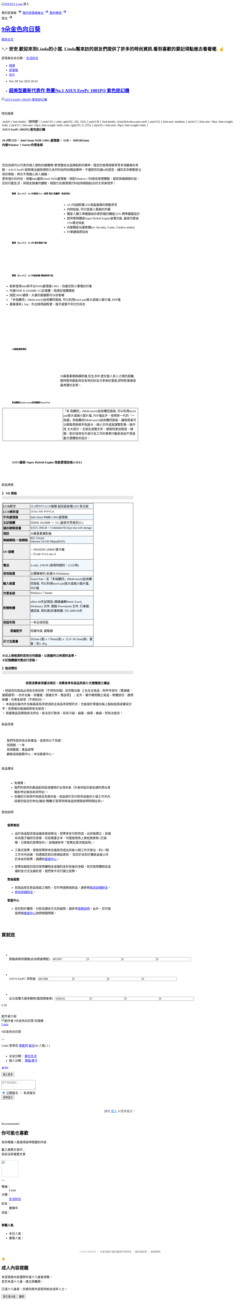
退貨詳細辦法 (24, 892)
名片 (12, 74)
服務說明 (84, 908)
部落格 (13, 70)
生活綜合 (32, 58)
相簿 (12, 65)
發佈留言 (8, 1097)
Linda (5, 1024)
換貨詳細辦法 (99, 887)
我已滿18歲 (9, 1296)
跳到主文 (8, 39)
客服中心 (51, 859)
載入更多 (8, 1074)
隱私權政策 (141, 1251)
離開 (21, 1296)
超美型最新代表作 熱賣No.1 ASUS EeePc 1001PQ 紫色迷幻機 (69, 90)
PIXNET (92, 1251)
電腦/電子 (31, 1060)
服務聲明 (155, 1251)
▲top (5, 1067)
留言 (32, 1045)
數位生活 (31, 1056)
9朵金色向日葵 (21, 29)
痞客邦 (23, 1045)
